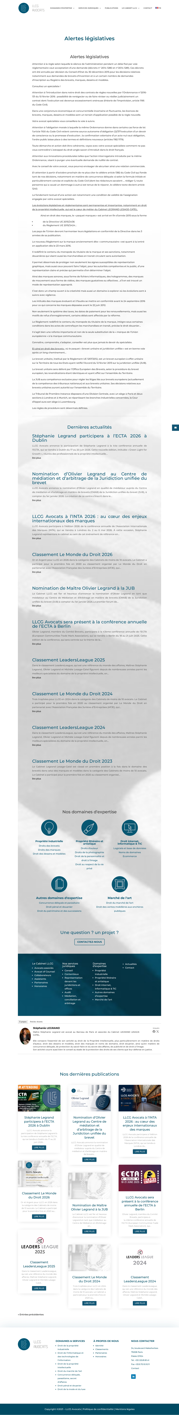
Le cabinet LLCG (129, 8)
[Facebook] (154, 1031)
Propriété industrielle (49, 841)
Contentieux (72, 974)
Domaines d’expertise (61, 8)
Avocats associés (43, 968)
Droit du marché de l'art (119, 903)
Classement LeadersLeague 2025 (68, 660)
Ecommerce (130, 856)
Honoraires (40, 986)
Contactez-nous (89, 941)
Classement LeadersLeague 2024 (68, 727)
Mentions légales (125, 1409)
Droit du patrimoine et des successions (59, 911)
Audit (68, 992)
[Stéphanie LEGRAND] (25, 1043)
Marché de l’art (103, 999)
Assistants (40, 979)
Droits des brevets (49, 845)
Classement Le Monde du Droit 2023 (72, 761)
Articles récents (36, 1022)
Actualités (131, 964)
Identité (99, 1345)
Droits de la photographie (89, 852)
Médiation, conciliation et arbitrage (73, 1000)
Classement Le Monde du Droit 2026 (72, 554)
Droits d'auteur (89, 848)
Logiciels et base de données (129, 848)
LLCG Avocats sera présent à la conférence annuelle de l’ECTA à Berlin (89, 624)
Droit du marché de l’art (70, 1371)
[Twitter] (157, 1031)
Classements (101, 1349)
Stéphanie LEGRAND (46, 1028)
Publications (111, 8)
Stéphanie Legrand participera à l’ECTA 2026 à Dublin (89, 438)
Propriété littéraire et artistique (89, 842)
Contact (147, 8)
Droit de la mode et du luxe (71, 1389)
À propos (23, 1022)
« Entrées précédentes (31, 1314)
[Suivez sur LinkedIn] (133, 1376)
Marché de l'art (120, 898)
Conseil (69, 970)
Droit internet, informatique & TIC (130, 842)
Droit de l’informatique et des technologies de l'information (70, 1356)
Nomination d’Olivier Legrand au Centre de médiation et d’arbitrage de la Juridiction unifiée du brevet (89, 478)
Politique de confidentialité (98, 1409)
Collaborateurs (42, 975)
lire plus (36, 458)
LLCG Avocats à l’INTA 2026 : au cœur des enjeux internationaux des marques (89, 518)
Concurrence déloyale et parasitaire (59, 903)
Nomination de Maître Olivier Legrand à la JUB (83, 588)
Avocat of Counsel (44, 971)
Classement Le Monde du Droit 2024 (72, 693)
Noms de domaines (130, 852)
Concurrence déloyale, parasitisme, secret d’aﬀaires (69, 1378)
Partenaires (41, 982)
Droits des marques (49, 850)
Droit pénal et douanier (59, 907)
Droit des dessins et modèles (49, 853)
